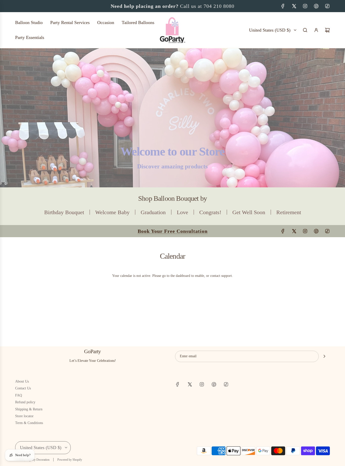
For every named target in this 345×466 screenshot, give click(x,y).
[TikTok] (327, 6)
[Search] (305, 30)
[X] (294, 6)
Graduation (153, 212)
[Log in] (316, 30)
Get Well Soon (248, 212)
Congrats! (210, 212)
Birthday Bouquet (64, 212)
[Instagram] (305, 6)
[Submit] (324, 356)
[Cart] (327, 30)
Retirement (288, 212)
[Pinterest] (316, 6)
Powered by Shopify (69, 459)
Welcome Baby (112, 212)
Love (182, 212)
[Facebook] (282, 6)
